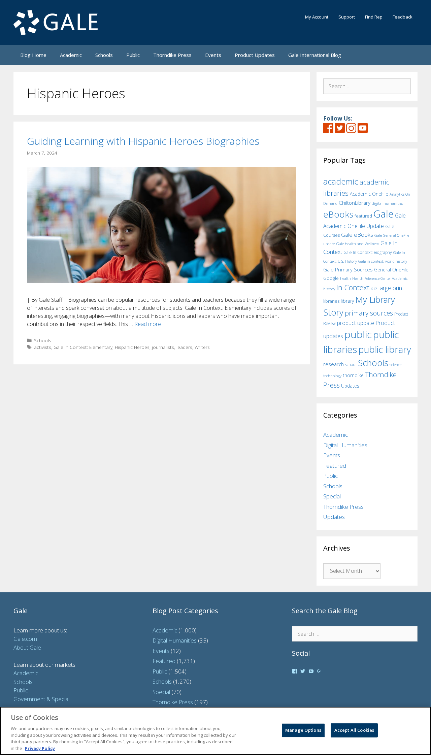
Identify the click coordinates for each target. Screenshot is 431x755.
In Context (352, 287)
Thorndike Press (172, 55)
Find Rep (374, 17)
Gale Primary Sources (348, 269)
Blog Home (33, 55)
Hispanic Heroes (132, 347)
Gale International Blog (314, 55)
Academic (71, 55)
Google (331, 278)
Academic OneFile (369, 194)
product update (355, 323)
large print (391, 288)
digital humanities (387, 203)
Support (346, 17)
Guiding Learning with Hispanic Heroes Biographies (143, 141)
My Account (316, 17)
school (351, 364)
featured (363, 216)
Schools (104, 55)
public (358, 334)
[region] (215, 731)
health (345, 278)
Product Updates (255, 55)
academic (340, 181)
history (329, 288)
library (347, 301)
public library (384, 349)
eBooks (338, 214)
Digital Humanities (345, 445)
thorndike (353, 375)
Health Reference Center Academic (380, 278)
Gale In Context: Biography (367, 252)
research (333, 364)
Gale (383, 214)
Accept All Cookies (354, 730)
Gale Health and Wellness (357, 243)
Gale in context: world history (382, 261)
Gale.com (25, 639)
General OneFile (391, 269)
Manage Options (303, 730)
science (395, 364)
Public (133, 55)
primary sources (369, 313)
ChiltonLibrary (354, 202)
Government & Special (41, 699)
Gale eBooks (357, 234)
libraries (331, 301)
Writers (202, 347)
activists (42, 347)
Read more (147, 324)
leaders (184, 347)
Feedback (402, 17)
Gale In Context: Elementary (83, 347)
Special (332, 496)
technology (332, 375)
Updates (350, 386)
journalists (163, 347)
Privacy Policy (40, 748)
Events (213, 55)
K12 (374, 288)
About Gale (27, 647)
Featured (334, 465)
